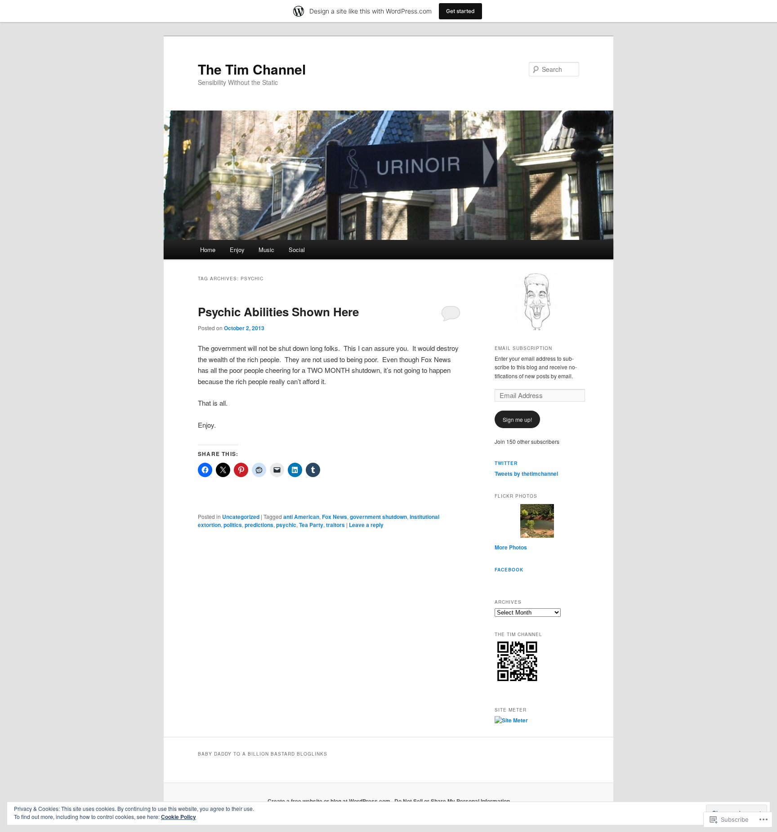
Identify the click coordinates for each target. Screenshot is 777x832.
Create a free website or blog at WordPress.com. (330, 801)
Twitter (506, 463)
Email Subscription (523, 348)
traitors (335, 525)
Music (266, 249)
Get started (460, 11)
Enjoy (237, 249)
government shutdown (378, 517)
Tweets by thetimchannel (526, 473)
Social (297, 249)
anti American (301, 517)
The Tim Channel (252, 69)
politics (232, 525)
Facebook (509, 569)
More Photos (511, 547)
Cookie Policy (178, 817)
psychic (286, 525)
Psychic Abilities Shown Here (278, 311)
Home (207, 249)
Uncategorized (240, 517)
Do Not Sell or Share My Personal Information (452, 801)
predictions (259, 525)
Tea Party (311, 525)
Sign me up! (517, 419)
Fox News (334, 517)
